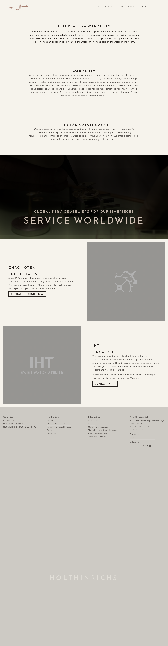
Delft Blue (144, 7)
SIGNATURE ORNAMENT (14, 424)
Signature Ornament (126, 7)
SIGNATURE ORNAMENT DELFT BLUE (19, 427)
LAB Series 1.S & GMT (104, 7)
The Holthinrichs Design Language (102, 430)
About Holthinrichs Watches (59, 424)
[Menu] (157, 7)
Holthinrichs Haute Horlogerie (59, 427)
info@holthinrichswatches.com (142, 438)
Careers (91, 424)
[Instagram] (147, 446)
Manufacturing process (98, 427)
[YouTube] (143, 446)
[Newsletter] (150, 446)
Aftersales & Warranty (97, 433)
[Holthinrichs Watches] (23, 7)
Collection (51, 421)
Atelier (50, 430)
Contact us (51, 433)
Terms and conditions (97, 437)
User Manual (93, 421)
